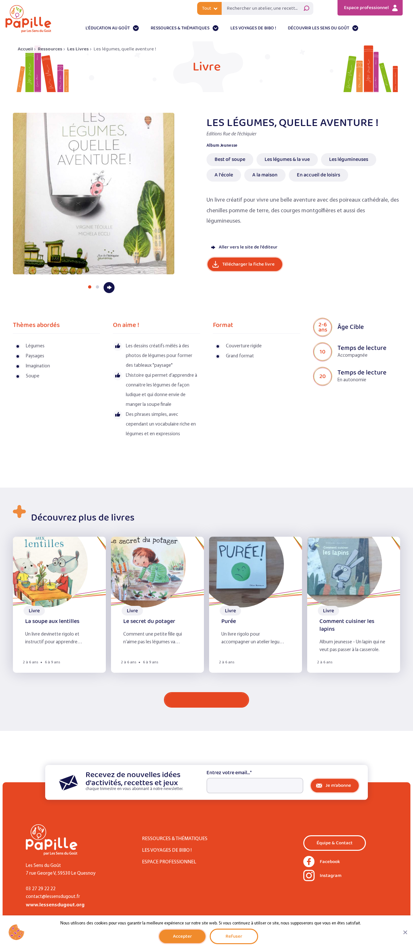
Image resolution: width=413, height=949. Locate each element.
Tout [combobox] (206, 8)
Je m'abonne (338, 785)
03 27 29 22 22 (40, 889)
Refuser (234, 936)
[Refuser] (405, 932)
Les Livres (78, 49)
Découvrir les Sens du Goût (318, 28)
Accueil (25, 49)
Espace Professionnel (169, 862)
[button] (89, 287)
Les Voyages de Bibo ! (253, 28)
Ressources (50, 49)
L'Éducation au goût (108, 28)
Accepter (182, 936)
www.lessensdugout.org (55, 905)
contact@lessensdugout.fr (53, 896)
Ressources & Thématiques (180, 28)
